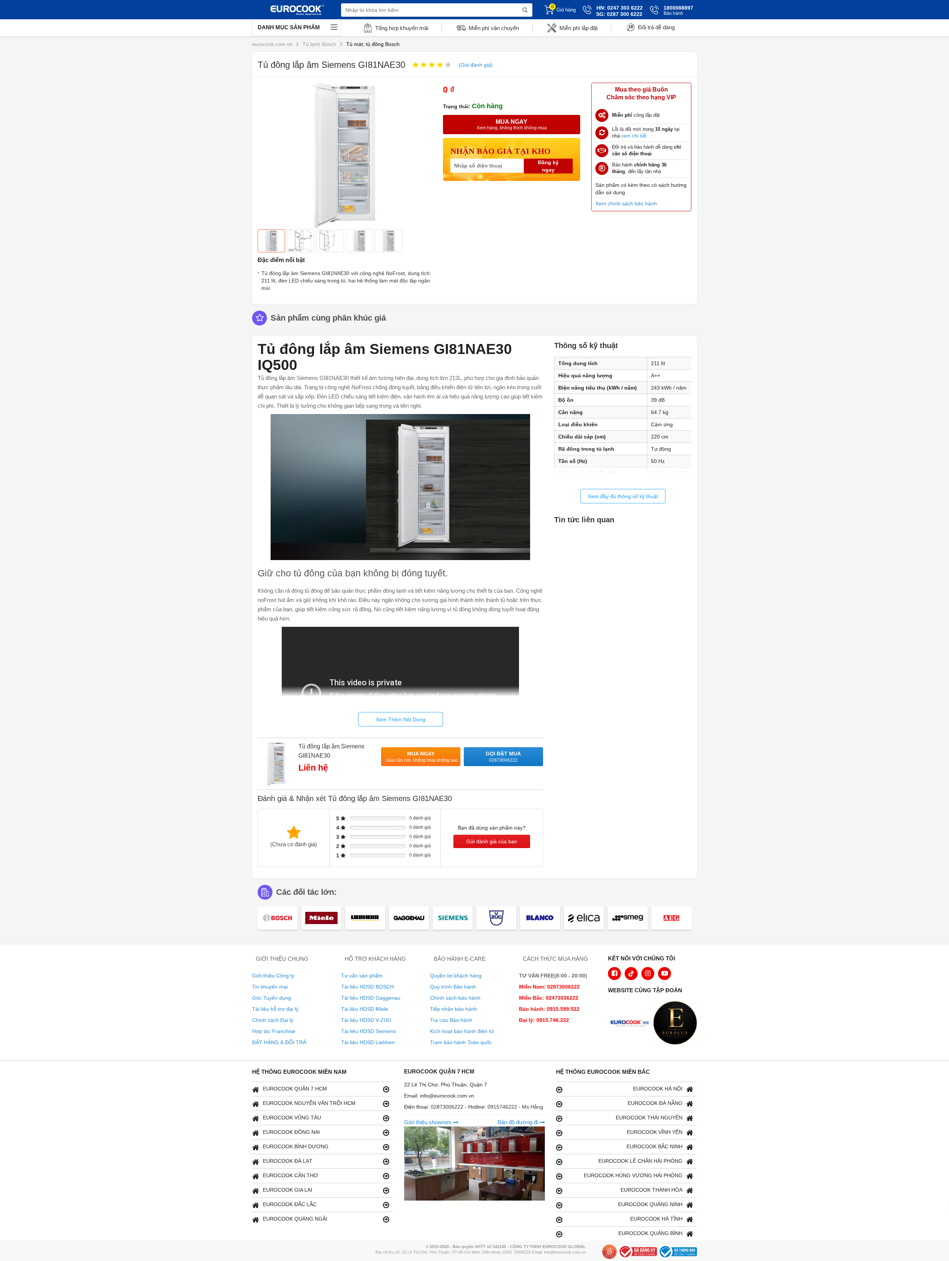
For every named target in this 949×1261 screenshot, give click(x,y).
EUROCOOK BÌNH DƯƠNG (295, 1146)
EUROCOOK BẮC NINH (654, 1146)
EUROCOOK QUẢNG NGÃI (295, 1219)
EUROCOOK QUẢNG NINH (650, 1204)
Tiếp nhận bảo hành (453, 1009)
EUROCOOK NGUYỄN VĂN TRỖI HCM (309, 1103)
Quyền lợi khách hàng (456, 976)
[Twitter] (631, 973)
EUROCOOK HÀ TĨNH (656, 1219)
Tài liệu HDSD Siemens (368, 1031)
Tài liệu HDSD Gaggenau (370, 998)
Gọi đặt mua (503, 757)
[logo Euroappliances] (631, 1024)
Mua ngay (422, 757)
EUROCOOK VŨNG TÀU (292, 1118)
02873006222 (448, 1107)
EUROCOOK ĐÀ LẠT (288, 1161)
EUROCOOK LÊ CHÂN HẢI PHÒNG (640, 1161)
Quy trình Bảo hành (453, 987)
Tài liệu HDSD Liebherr (368, 1042)
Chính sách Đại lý (272, 1020)
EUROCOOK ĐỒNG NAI (291, 1132)
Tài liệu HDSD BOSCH (367, 987)
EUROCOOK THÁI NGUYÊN (649, 1118)
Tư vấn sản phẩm (362, 976)
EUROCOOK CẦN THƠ (290, 1175)
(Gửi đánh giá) (476, 65)
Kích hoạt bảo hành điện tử (462, 1031)
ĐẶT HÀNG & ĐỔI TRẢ (279, 1042)
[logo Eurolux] (677, 1024)
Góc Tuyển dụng (271, 998)
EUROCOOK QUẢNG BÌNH (650, 1233)
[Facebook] (614, 973)
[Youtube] (664, 973)
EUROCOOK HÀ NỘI (657, 1089)
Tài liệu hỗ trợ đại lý (275, 1009)
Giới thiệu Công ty (273, 976)
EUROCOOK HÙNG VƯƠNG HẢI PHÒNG (633, 1175)
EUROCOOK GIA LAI (287, 1190)
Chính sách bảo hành (455, 998)
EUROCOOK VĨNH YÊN (654, 1132)
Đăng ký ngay (548, 166)
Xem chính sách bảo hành (626, 203)
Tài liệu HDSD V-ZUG (366, 1020)
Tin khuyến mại (270, 987)
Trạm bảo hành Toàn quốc (461, 1042)
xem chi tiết (634, 136)
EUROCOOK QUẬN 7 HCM (295, 1089)
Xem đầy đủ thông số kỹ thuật (623, 496)
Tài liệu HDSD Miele (364, 1009)
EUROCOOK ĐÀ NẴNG (655, 1103)
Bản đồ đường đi (518, 1122)
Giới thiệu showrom (428, 1122)
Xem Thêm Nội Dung (400, 719)
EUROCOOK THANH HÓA (651, 1190)
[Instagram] (647, 973)
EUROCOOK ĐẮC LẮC (290, 1204)
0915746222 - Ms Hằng (515, 1107)
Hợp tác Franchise (273, 1031)
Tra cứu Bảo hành (451, 1020)
